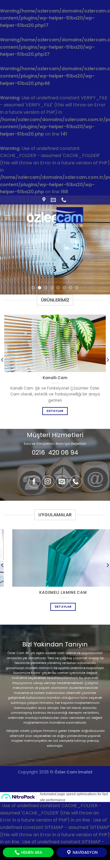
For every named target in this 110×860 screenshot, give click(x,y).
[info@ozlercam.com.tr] (54, 200)
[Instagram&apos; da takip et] (48, 481)
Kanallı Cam (55, 377)
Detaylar (55, 411)
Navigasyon (85, 852)
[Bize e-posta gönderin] (62, 481)
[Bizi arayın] (75, 481)
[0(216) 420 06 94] (64, 200)
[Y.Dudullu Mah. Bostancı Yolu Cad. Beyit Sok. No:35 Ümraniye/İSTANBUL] (44, 200)
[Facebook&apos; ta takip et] (34, 481)
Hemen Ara (31, 852)
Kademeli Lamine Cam (55, 592)
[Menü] (7, 217)
